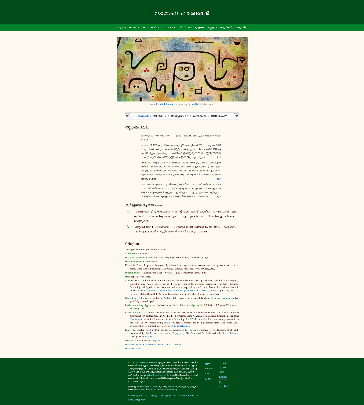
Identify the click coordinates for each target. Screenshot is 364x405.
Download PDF (132, 348)
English (240, 27)
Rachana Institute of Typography (167, 333)
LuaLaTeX (169, 322)
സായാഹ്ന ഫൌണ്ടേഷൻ (140, 362)
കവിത (154, 27)
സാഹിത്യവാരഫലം (222, 367)
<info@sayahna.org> (145, 389)
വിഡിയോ (185, 27)
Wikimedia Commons (221, 298)
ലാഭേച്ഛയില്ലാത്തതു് (137, 399)
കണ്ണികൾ (226, 27)
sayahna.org (170, 389)
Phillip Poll (148, 336)
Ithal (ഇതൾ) (136, 319)
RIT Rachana (191, 330)
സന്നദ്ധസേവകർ (186, 395)
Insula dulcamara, (166, 104)
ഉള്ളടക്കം (143, 115)
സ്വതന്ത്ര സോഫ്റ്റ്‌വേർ (160, 395)
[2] (129, 226)
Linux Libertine (230, 333)
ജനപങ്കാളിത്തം (135, 395)
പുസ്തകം (199, 27)
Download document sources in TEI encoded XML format (153, 344)
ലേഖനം (134, 27)
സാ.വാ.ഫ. (168, 27)
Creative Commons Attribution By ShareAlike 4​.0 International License (173, 290)
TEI (192, 319)
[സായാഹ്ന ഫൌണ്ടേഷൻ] (182, 13)
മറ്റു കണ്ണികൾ (223, 384)
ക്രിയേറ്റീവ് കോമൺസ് (157, 374)
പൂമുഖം (122, 27)
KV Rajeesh (154, 340)
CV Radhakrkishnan (180, 326)
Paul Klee (196, 104)
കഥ (145, 27)
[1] (129, 211)
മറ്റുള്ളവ (212, 27)
